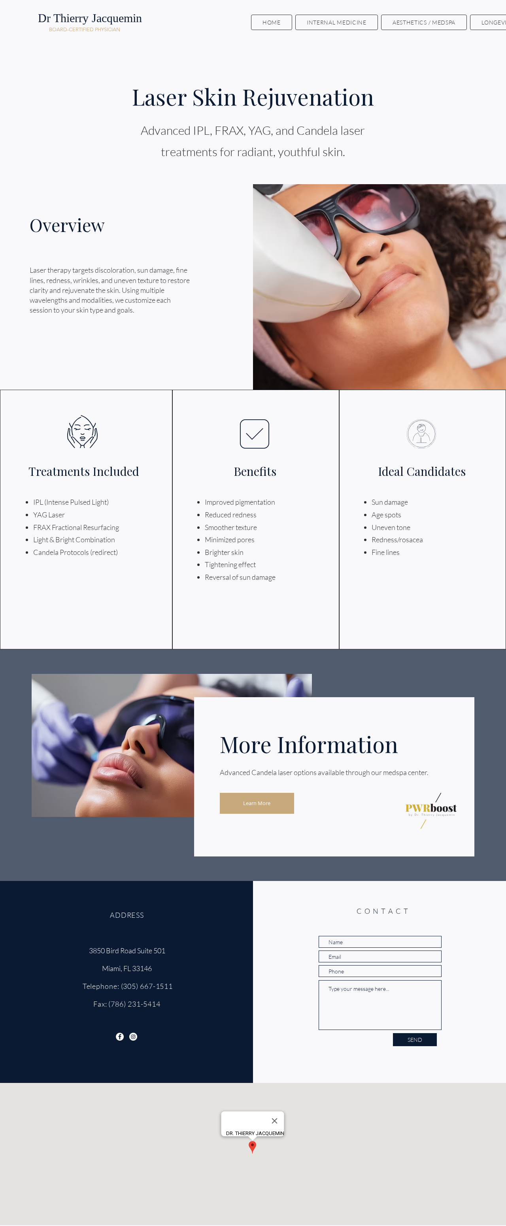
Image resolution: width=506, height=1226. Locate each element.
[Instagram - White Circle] (133, 1037)
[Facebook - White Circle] (120, 1037)
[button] (336, 22)
